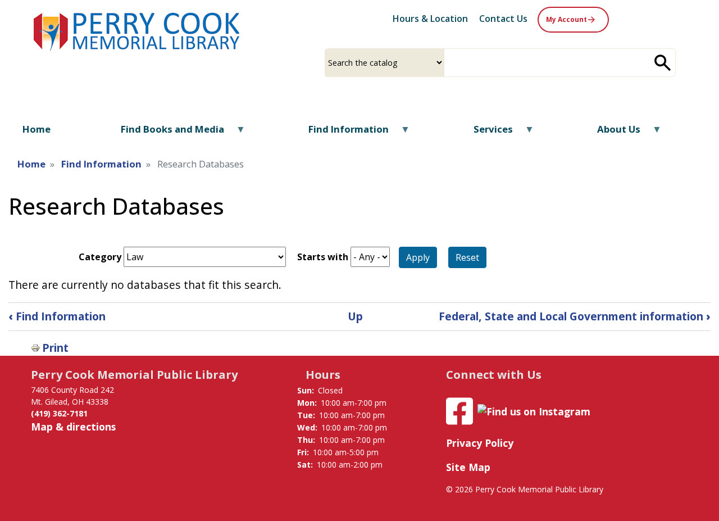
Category (100, 257)
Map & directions (73, 426)
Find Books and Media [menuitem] (165, 133)
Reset (467, 257)
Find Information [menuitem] (341, 133)
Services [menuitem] (486, 133)
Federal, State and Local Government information (575, 316)
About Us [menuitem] (611, 133)
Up (355, 316)
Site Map (468, 467)
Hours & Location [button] (430, 18)
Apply (418, 257)
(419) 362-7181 (59, 413)
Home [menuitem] (36, 129)
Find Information (101, 163)
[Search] (662, 62)
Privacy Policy (479, 443)
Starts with (322, 257)
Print (55, 347)
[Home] (138, 30)
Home (31, 163)
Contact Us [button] (503, 18)
